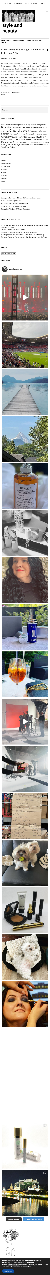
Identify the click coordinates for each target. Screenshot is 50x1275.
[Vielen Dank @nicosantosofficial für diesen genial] (25, 297)
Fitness (23, 134)
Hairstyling (22, 137)
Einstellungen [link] (13, 1265)
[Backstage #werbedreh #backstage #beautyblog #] (25, 722)
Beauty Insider (31, 3)
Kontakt (43, 3)
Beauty (3, 94)
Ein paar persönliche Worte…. (17, 230)
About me (7, 3)
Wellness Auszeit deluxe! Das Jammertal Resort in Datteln (28, 237)
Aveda (8, 125)
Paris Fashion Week (22, 142)
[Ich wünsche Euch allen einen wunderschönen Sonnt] (25, 674)
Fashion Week (15, 134)
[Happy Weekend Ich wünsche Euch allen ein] (25, 957)
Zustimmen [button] (8, 1271)
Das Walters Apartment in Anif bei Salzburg (29, 235)
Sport (31, 145)
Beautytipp (6, 127)
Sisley (4, 144)
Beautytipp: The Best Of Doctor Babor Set (15, 209)
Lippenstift (16, 139)
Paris (11, 142)
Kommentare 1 (16, 92)
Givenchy (6, 136)
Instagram (31, 137)
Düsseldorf (34, 131)
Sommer (25, 145)
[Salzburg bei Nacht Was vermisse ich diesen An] (25, 1193)
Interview (18, 3)
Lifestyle (4, 179)
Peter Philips (34, 142)
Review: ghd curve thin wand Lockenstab (23, 232)
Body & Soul (5, 166)
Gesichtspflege (30, 134)
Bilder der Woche (41, 127)
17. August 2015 (5, 92)
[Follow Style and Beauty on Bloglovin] (10, 1256)
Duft (29, 131)
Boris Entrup (5, 131)
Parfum (4, 142)
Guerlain (15, 137)
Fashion (5, 134)
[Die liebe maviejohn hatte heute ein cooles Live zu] (25, 910)
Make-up (29, 139)
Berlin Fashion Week (29, 127)
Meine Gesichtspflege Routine (11, 201)
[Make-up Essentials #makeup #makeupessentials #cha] (25, 533)
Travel (3, 182)
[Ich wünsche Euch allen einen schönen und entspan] (25, 345)
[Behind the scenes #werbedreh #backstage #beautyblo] (25, 769)
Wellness (13, 147)
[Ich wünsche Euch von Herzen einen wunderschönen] (25, 1051)
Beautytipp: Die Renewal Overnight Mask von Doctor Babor (21, 198)
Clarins (23, 131)
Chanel (14, 130)
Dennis (3, 237)
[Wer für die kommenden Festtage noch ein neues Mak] (25, 1098)
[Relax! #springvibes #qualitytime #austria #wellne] (25, 392)
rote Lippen (44, 142)
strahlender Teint (41, 145)
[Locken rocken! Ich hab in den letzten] (25, 580)
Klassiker (3, 139)
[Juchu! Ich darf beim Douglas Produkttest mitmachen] (25, 627)
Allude (3, 125)
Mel (14, 58)
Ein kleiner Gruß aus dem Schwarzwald (14, 203)
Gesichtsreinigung (42, 134)
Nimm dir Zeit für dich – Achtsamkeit (13, 206)
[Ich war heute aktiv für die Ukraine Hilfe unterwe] (25, 816)
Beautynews (40, 125)
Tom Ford (5, 147)
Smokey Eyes (15, 144)
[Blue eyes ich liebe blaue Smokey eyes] (25, 1004)
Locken (23, 139)
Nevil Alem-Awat (39, 139)
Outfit (46, 139)
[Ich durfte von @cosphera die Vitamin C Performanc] (25, 1146)
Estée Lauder (42, 131)
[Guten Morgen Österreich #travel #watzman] (25, 439)
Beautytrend (17, 127)
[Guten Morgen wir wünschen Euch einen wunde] (25, 863)
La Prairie (9, 139)
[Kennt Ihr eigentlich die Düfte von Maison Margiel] (25, 486)
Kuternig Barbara (6, 235)
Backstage (15, 125)
